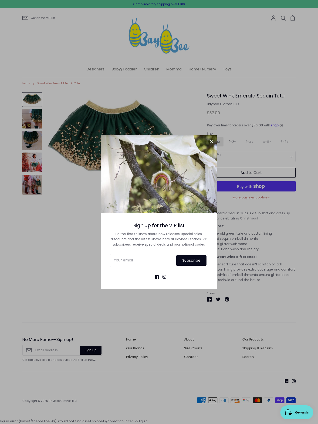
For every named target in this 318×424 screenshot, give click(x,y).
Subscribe (191, 260)
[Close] (211, 141)
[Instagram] (162, 276)
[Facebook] (155, 276)
